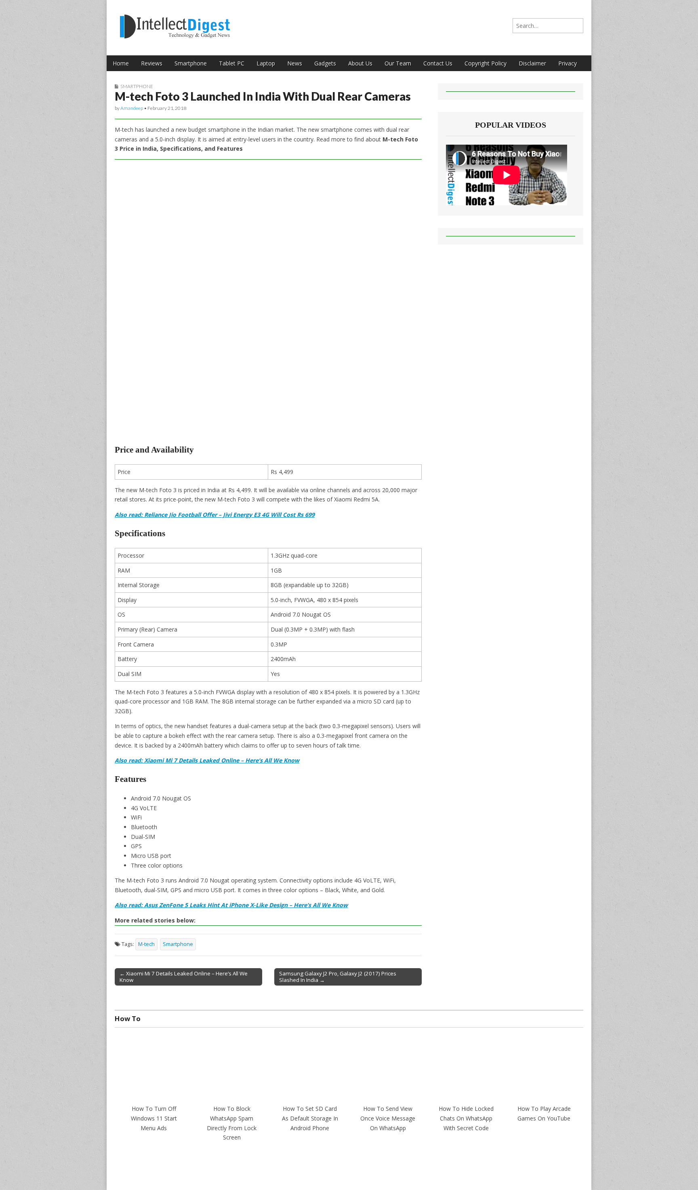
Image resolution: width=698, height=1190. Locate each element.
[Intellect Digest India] (175, 21)
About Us (360, 63)
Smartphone (190, 63)
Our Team (398, 63)
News (294, 63)
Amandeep (131, 108)
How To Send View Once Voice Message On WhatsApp (387, 1118)
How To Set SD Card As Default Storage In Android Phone (310, 1118)
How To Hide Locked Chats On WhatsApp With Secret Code (466, 1118)
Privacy (567, 63)
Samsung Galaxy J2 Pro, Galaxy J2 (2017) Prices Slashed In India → (337, 977)
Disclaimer (532, 63)
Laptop (265, 63)
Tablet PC (231, 63)
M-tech (146, 944)
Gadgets (325, 63)
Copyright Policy (486, 63)
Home (121, 63)
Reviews (151, 63)
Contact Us (437, 63)
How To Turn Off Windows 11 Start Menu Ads (154, 1118)
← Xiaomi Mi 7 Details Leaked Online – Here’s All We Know (184, 977)
